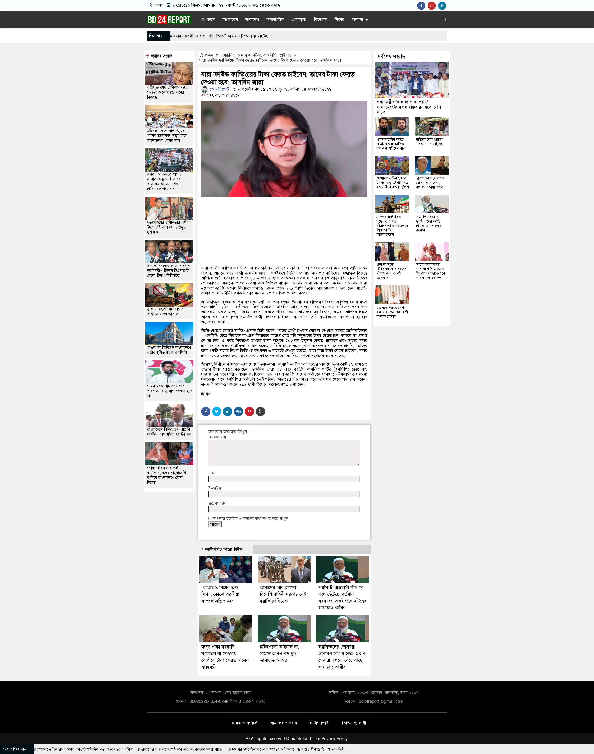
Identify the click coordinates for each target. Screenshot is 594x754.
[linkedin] (442, 5)
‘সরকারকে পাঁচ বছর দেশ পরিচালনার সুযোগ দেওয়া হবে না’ (169, 391)
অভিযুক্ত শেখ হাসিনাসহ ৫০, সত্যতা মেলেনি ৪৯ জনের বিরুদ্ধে (168, 92)
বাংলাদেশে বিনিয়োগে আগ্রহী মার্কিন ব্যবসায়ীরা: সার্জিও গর (169, 432)
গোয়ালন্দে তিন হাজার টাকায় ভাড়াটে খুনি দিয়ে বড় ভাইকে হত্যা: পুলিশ (393, 182)
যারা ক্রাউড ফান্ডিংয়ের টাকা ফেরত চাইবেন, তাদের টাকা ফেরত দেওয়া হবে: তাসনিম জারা (270, 60)
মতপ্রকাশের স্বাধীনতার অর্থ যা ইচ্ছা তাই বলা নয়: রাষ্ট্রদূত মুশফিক (169, 227)
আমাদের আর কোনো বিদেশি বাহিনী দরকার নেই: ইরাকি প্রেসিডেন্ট (283, 594)
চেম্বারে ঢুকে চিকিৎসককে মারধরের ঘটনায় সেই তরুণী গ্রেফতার (392, 271)
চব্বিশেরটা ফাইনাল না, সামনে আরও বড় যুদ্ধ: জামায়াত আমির (279, 653)
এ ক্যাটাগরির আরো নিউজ (222, 549)
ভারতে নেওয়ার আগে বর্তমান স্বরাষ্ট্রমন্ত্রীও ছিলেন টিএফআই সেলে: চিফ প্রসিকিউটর (168, 270)
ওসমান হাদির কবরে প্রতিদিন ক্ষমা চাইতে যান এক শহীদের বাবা (391, 144)
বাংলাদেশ (230, 19)
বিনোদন (320, 19)
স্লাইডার (285, 55)
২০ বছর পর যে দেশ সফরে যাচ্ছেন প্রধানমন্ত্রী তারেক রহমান (392, 312)
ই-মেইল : (215, 488)
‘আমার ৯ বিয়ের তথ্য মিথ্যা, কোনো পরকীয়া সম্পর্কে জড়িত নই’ (220, 594)
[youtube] (433, 5)
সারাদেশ (252, 19)
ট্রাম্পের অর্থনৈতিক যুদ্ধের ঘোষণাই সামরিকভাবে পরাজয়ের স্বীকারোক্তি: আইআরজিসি (392, 226)
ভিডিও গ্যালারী (354, 722)
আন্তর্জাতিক (275, 19)
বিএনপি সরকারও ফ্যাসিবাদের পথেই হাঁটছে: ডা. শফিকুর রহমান (428, 224)
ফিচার (339, 19)
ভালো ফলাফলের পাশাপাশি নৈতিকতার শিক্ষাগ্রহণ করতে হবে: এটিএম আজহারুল (431, 271)
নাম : (212, 473)
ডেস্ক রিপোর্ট (219, 89)
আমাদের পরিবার (283, 722)
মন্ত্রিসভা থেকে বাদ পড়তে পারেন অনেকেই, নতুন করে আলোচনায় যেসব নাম (167, 135)
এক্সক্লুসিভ (228, 55)
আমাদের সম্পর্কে (245, 722)
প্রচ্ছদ (210, 19)
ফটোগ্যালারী (319, 722)
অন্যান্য (357, 19)
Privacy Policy (334, 738)
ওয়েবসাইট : (218, 503)
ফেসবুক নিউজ (249, 55)
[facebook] (422, 5)
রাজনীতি (270, 55)
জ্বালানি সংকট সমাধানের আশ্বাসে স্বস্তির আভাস (165, 311)
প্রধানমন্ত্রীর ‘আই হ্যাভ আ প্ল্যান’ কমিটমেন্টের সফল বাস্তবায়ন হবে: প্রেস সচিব (409, 107)
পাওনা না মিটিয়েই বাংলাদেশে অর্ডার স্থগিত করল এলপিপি (169, 350)
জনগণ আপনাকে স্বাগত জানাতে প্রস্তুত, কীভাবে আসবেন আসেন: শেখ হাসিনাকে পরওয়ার (164, 181)
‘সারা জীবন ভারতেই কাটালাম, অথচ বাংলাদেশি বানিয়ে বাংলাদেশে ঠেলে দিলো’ (166, 475)
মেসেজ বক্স (217, 437)
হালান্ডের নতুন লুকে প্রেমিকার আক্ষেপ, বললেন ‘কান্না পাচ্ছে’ (430, 182)
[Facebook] (205, 411)
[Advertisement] (284, 247)
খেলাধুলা (299, 19)
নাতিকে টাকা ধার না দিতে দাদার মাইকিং (176, 36)
